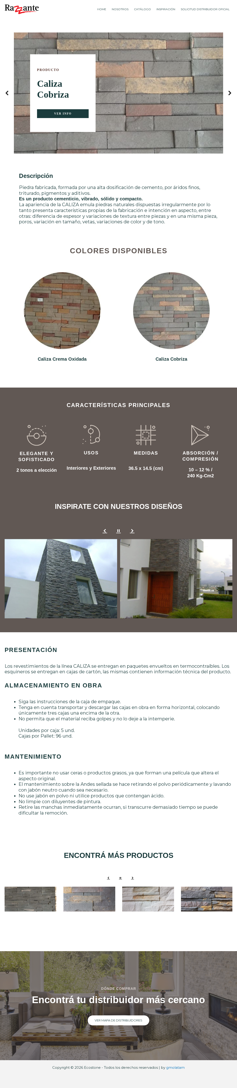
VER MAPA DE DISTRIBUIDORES (118, 1020)
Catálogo (142, 9)
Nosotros (120, 9)
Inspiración (165, 9)
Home (101, 9)
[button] (7, 93)
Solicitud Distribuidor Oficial (205, 9)
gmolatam (175, 1067)
